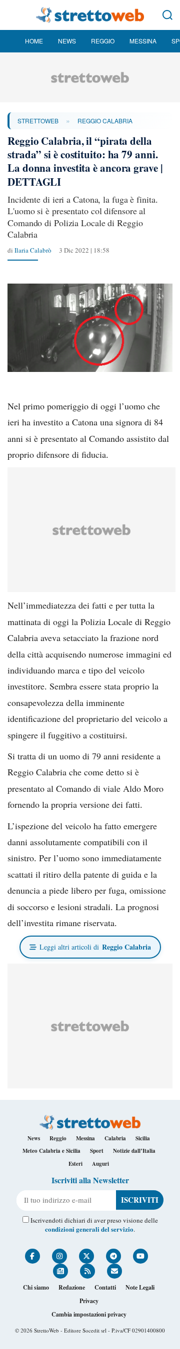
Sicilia (143, 1138)
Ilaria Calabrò (33, 250)
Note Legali (140, 1287)
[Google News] (60, 1271)
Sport (97, 1151)
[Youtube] (140, 1256)
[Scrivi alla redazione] (114, 1271)
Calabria (115, 1138)
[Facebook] (32, 1256)
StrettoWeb (38, 120)
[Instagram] (59, 1256)
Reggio (102, 40)
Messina (143, 40)
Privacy (89, 1301)
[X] (86, 1256)
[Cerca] (168, 15)
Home (34, 40)
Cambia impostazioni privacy (89, 1314)
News (67, 40)
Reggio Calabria (105, 120)
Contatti (105, 1287)
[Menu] (12, 15)
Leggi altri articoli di (95, 947)
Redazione (71, 1287)
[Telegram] (113, 1256)
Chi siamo (36, 1287)
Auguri (100, 1164)
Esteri (75, 1164)
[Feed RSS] (87, 1271)
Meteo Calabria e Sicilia (51, 1151)
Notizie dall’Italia (134, 1151)
